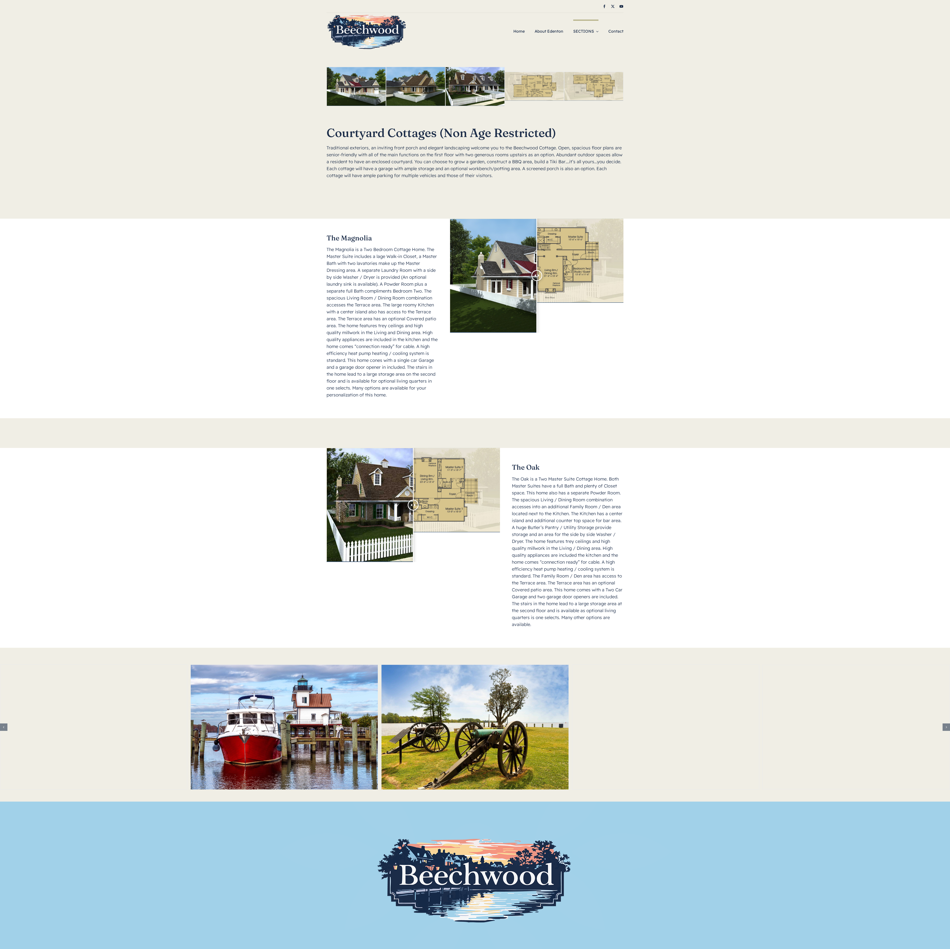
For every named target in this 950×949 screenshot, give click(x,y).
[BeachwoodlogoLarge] (367, 15)
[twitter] (613, 6)
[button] (3, 727)
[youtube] (621, 6)
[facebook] (604, 6)
